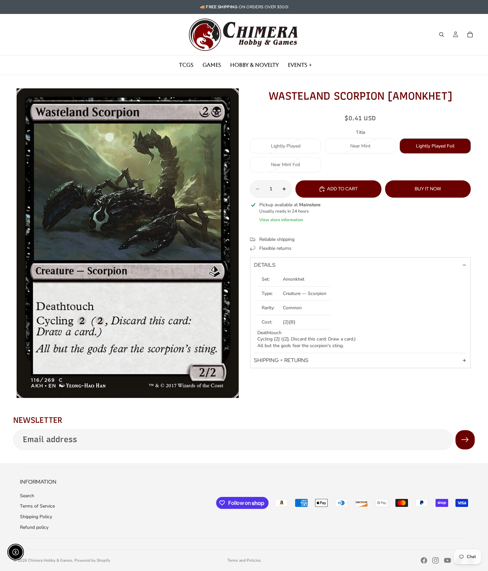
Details (265, 264)
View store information (281, 220)
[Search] (441, 34)
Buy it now (428, 189)
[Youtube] (447, 560)
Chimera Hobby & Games (50, 560)
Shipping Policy (36, 517)
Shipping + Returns (281, 360)
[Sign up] (465, 439)
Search (27, 496)
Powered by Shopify (92, 560)
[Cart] (470, 34)
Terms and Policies (244, 560)
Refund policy (34, 527)
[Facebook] (424, 560)
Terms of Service (37, 506)
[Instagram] (436, 560)
